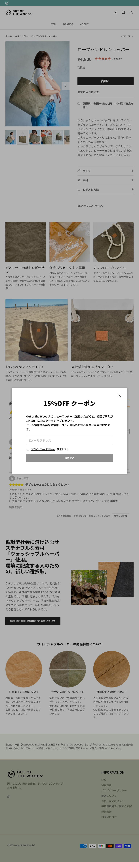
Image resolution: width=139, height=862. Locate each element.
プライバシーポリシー (43, 449)
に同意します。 (51, 449)
